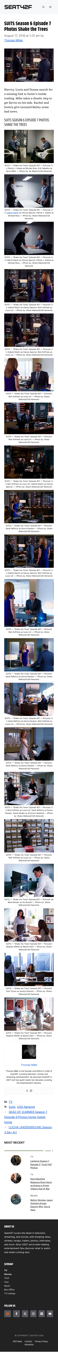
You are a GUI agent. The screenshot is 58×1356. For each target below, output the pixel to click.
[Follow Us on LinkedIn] (42, 1313)
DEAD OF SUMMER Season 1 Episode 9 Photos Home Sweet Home (25, 1117)
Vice (6, 1282)
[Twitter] (27, 1090)
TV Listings (9, 1293)
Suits (12, 1107)
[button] (43, 7)
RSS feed (17, 1341)
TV (11, 1101)
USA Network (26, 1107)
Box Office (9, 1289)
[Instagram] (31, 1090)
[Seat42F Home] (7, 1313)
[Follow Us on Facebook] (16, 1313)
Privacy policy (41, 1341)
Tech (6, 1278)
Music (7, 1285)
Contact (28, 1341)
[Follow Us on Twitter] (25, 1313)
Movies (8, 1274)
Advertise (29, 1344)
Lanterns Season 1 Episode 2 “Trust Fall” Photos (41, 1164)
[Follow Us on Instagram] (33, 1313)
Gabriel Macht (12, 213)
